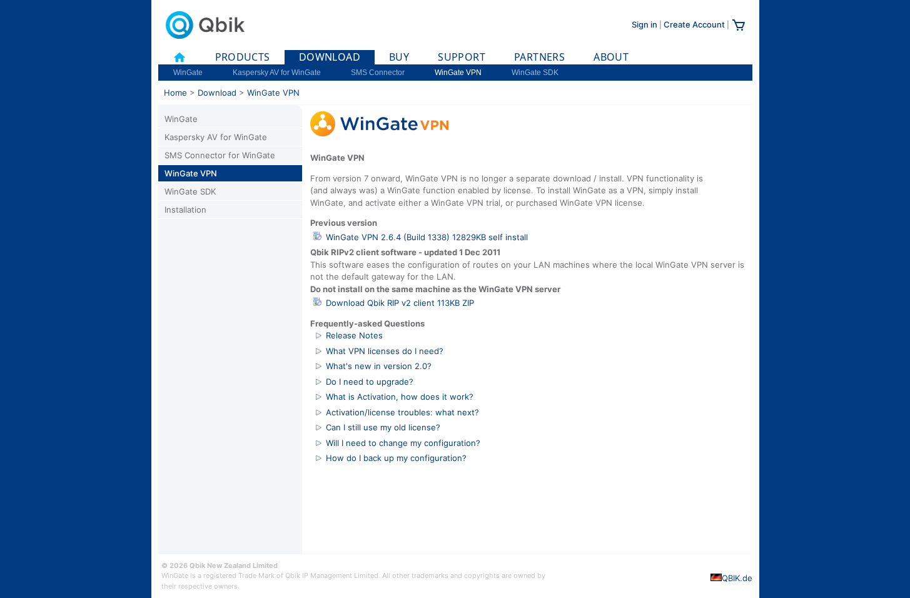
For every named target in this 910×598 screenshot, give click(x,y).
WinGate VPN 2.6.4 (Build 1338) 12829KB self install (427, 237)
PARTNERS (539, 57)
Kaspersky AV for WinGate (277, 72)
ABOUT (611, 57)
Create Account (694, 24)
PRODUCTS (242, 57)
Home (175, 93)
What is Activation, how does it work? (399, 397)
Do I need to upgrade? (369, 382)
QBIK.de (737, 578)
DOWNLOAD (329, 57)
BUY (399, 57)
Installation (185, 210)
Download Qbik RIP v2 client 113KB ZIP (400, 303)
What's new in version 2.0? (379, 366)
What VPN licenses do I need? (384, 351)
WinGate (188, 72)
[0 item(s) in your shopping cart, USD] (738, 29)
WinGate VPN (458, 72)
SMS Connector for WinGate (219, 155)
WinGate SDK (535, 72)
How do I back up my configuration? (396, 458)
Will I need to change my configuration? (403, 443)
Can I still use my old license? (383, 427)
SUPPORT (461, 57)
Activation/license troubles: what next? (402, 412)
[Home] (179, 57)
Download (217, 93)
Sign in (644, 24)
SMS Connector (378, 72)
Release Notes (354, 335)
